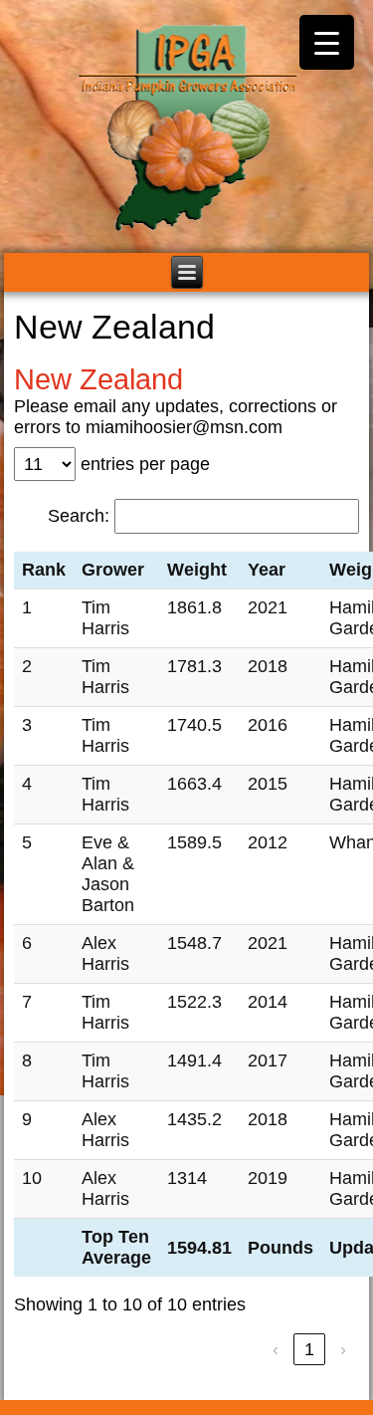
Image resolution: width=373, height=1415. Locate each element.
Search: (78, 516)
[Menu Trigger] (326, 42)
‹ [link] (276, 1349)
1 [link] (309, 1349)
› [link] (343, 1349)
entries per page (145, 464)
